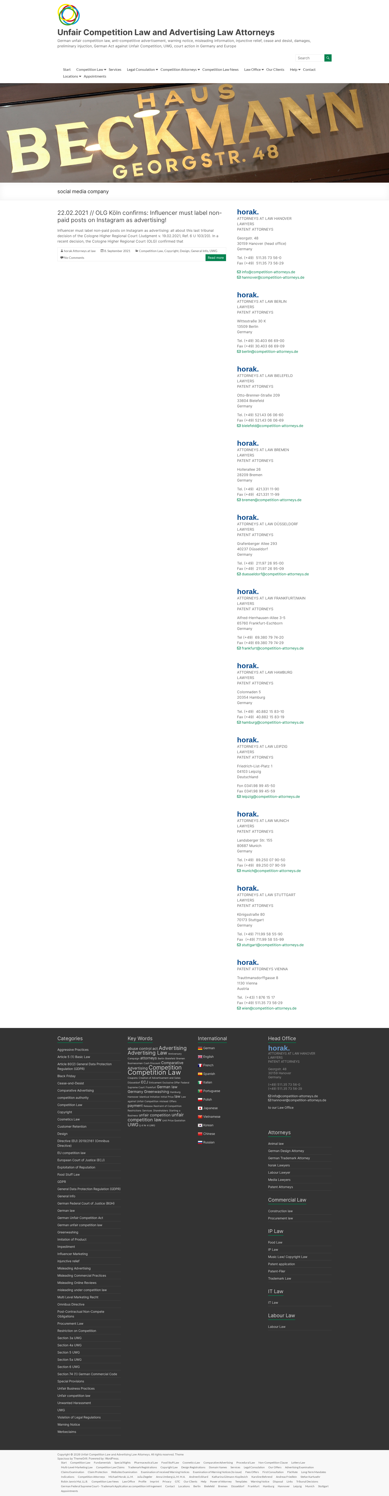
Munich (309, 1486)
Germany (135, 1091)
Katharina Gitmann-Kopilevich (230, 1476)
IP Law (273, 1249)
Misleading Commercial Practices (81, 1275)
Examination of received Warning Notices (165, 1472)
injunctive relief (68, 1261)
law (177, 1096)
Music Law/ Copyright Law (287, 1257)
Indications (67, 1476)
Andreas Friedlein (286, 1476)
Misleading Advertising (74, 1268)
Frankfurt (151, 1087)
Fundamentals (102, 1462)
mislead (163, 1101)
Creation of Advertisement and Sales (160, 1077)
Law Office (252, 69)
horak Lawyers (279, 1165)
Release (148, 1106)
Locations (70, 76)
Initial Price (167, 1096)
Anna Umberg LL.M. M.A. (170, 1476)
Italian (207, 1082)
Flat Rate (292, 1472)
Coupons (133, 1077)
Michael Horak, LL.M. (121, 1476)
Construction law (280, 1211)
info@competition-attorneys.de (268, 272)
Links (290, 1481)
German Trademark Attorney (289, 1158)
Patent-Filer (276, 1271)
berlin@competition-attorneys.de (269, 351)
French (208, 1065)
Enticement (155, 1082)
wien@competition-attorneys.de (268, 1008)
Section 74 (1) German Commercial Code (87, 1374)
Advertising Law (147, 1053)
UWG (213, 251)
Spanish (209, 1074)
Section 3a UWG (69, 1338)
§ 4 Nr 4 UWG (147, 1125)
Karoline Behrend (261, 1476)
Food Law (275, 1242)
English (208, 1056)
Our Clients (275, 69)
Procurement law (280, 1218)
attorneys (148, 1058)
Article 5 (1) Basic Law (73, 1057)
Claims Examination (72, 1472)
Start (67, 69)
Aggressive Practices (72, 1049)
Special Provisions (70, 1381)
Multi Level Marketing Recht (77, 1297)
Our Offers (274, 1467)
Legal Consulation (141, 69)
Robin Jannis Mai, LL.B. (74, 1481)
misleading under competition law (82, 1290)
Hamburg (175, 1092)
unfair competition (155, 1115)
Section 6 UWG (68, 1367)
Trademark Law (279, 1278)
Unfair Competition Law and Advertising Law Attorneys (166, 32)
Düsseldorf (134, 1082)
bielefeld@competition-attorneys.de (272, 425)
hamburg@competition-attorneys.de (272, 722)
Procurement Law (70, 1323)
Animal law (276, 1143)
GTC (177, 1481)
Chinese (209, 1134)
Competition (165, 1067)
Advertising (173, 1048)
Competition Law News (220, 69)
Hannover (133, 1096)
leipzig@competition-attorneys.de (270, 796)
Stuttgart (323, 1486)
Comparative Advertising (75, 1090)
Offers (172, 1101)
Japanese (210, 1108)
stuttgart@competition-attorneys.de (272, 945)
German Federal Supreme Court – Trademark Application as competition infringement (111, 1486)
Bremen (180, 1058)
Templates (241, 1481)
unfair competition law (156, 1117)
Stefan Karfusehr (310, 1476)
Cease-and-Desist (70, 1083)
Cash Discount (152, 1063)
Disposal (278, 1481)
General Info (199, 251)
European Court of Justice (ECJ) (81, 1160)
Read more (216, 257)
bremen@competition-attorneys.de (271, 500)
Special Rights (122, 1462)
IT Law (273, 1302)
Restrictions (134, 1110)
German (209, 1048)
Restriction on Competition (76, 1331)
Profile (142, 1481)
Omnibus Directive (70, 1304)
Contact (309, 69)
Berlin (161, 1058)
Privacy (167, 1481)
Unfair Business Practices (76, 1388)
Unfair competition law (73, 1395)
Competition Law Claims (110, 1467)
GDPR (61, 1182)
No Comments (74, 257)
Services (115, 69)
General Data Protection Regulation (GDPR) (89, 1189)
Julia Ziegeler (144, 1476)
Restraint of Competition (167, 1106)
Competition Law (89, 69)
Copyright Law (169, 1467)
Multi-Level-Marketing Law (77, 1467)
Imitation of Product (71, 1239)
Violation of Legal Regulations (79, 1417)
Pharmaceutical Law (146, 1462)
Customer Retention (71, 1126)
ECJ (144, 1082)
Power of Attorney (221, 1481)
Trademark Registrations (142, 1467)
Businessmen (135, 1063)
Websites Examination (124, 1472)
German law (66, 1210)
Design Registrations (193, 1467)
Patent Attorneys (280, 1187)
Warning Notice (68, 1424)
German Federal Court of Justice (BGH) (86, 1203)
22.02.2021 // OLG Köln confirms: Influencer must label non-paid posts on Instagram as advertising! (139, 216)
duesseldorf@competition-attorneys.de (275, 574)
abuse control (140, 1048)
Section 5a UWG (69, 1359)
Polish (207, 1099)
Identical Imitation (149, 1096)
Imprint (154, 1481)
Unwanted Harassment (74, 1403)
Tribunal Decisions (307, 1481)
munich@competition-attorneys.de (271, 870)
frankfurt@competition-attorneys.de (272, 648)
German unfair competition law (79, 1225)
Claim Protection (98, 1472)
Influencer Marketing (72, 1254)
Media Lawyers (279, 1180)
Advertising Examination (299, 1467)
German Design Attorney (286, 1151)
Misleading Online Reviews (76, 1283)
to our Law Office (281, 1107)
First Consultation (273, 1472)
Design (185, 251)
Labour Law (276, 1327)
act (155, 1048)
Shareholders (160, 1110)
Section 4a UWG (69, 1345)
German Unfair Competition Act (80, 1218)
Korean (208, 1125)
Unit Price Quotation (173, 1120)
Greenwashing (67, 1232)
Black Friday (66, 1076)
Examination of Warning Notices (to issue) (217, 1472)
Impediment (66, 1246)
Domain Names (218, 1467)
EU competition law (71, 1153)
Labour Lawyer (279, 1172)
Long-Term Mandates (313, 1472)
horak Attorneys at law (80, 251)
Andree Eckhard (198, 1476)
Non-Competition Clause (273, 1462)
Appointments (95, 76)
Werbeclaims (66, 1432)
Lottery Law (298, 1462)
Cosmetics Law (68, 1119)
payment (135, 1105)
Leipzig (297, 1486)
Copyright (171, 251)
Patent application (281, 1264)
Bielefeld (170, 1058)
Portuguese (211, 1091)
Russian (208, 1142)
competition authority (73, 1097)
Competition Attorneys (179, 69)
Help (293, 69)
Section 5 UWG (68, 1352)
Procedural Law (245, 1462)
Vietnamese (211, 1116)
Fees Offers (252, 1472)
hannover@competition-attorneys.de (272, 277)
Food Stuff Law (68, 1174)
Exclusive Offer (171, 1082)
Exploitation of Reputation (76, 1167)
